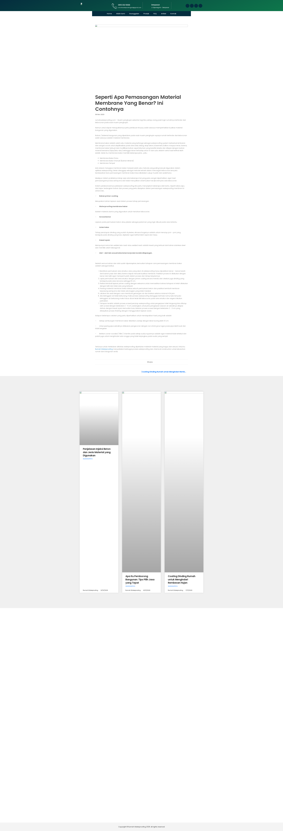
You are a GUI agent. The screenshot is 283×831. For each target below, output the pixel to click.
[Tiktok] (200, 6)
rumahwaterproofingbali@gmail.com (129, 7)
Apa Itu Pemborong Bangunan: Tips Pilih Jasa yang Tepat (139, 579)
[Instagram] (196, 6)
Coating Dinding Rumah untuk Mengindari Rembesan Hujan (181, 579)
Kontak (173, 13)
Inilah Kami (120, 13)
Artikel (163, 13)
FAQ (155, 13)
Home (109, 13)
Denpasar (155, 5)
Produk (146, 13)
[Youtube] (192, 6)
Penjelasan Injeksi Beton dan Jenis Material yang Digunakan (97, 452)
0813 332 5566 (124, 5)
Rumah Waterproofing (104, 349)
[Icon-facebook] (187, 6)
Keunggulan (134, 13)
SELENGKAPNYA (88, 459)
